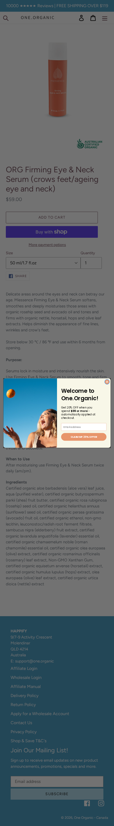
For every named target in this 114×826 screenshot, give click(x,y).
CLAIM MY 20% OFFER (84, 437)
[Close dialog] (107, 381)
